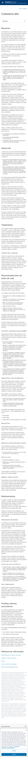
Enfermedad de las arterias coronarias (11, 655)
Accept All (14, 754)
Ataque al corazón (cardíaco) (9, 658)
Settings (14, 750)
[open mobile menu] (2, 2)
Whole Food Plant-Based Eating (9, 667)
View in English (23, 8)
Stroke (3, 661)
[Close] (26, 729)
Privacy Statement (11, 747)
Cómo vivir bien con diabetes (8, 664)
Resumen (6, 21)
